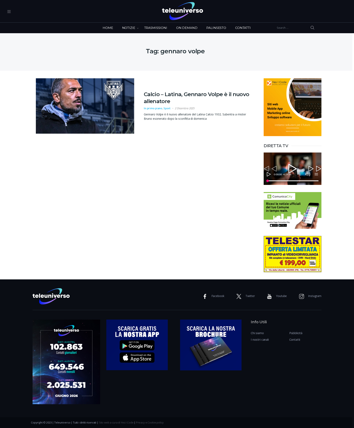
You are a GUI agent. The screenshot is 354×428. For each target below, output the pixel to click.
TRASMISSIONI (155, 28)
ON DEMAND (186, 28)
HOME (108, 28)
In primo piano (153, 108)
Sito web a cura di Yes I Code (116, 422)
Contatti (294, 339)
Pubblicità (296, 333)
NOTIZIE (128, 28)
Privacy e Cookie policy (150, 422)
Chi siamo (257, 333)
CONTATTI (243, 28)
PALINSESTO (216, 28)
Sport (166, 108)
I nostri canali (260, 339)
